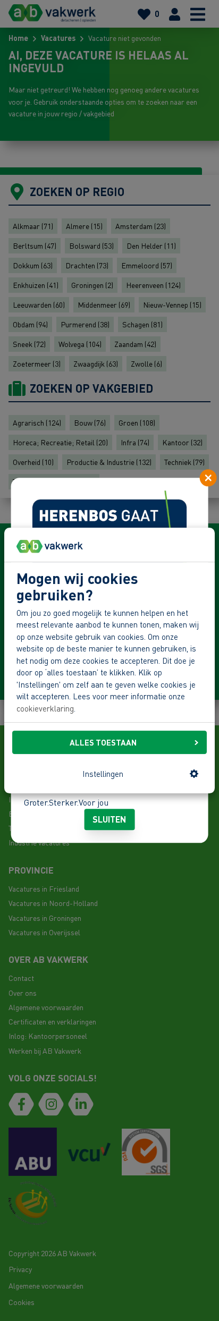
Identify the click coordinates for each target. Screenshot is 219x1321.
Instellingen (102, 773)
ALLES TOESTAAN (103, 742)
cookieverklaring (45, 708)
